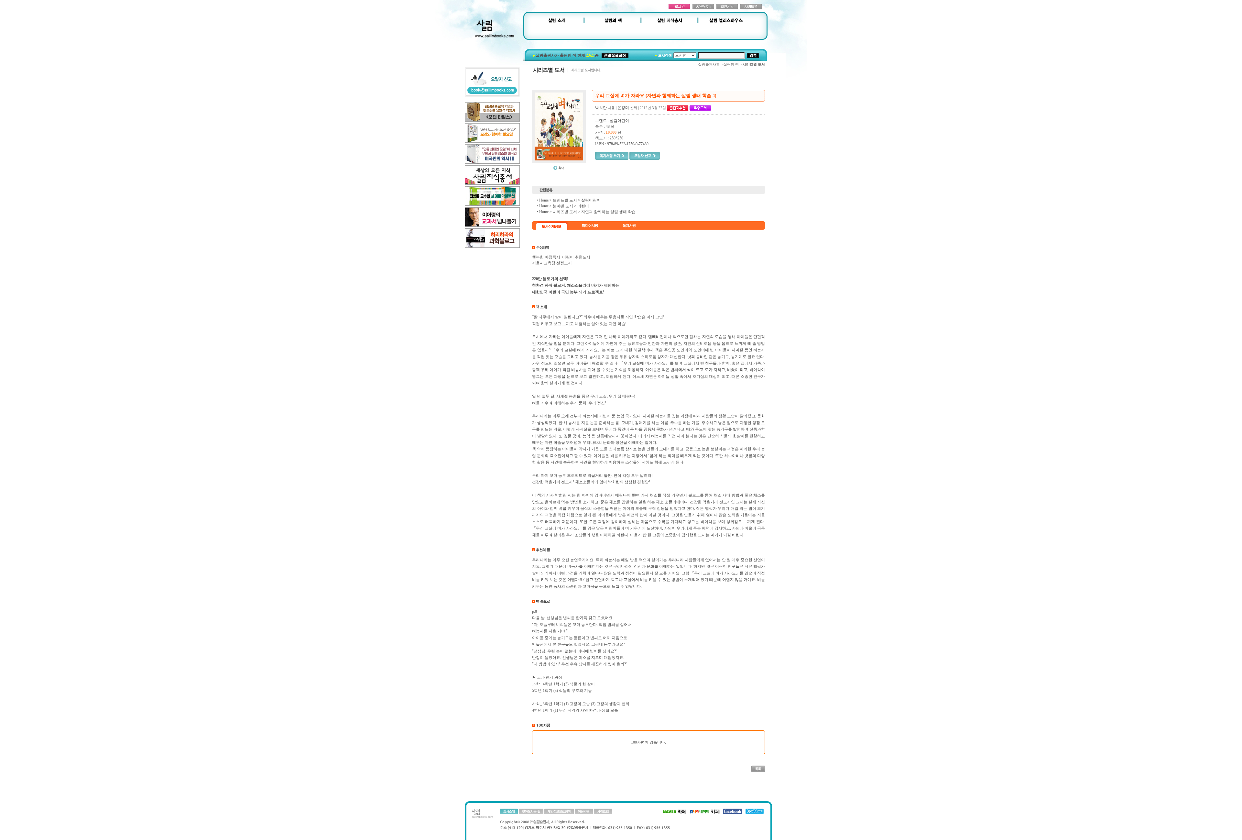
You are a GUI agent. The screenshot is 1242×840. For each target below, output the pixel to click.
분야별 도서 (563, 206)
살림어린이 (591, 200)
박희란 (601, 107)
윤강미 (623, 107)
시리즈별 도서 (565, 212)
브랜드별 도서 (565, 200)
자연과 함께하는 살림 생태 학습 (608, 212)
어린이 (583, 206)
